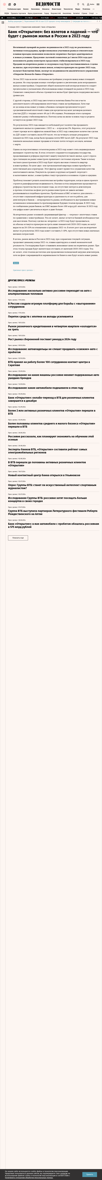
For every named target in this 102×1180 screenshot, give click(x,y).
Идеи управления (35, 13)
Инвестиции (56, 9)
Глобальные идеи (14, 9)
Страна (84, 13)
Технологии (68, 9)
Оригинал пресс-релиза (23, 270)
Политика (86, 9)
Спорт (91, 13)
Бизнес (26, 9)
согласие (64, 1173)
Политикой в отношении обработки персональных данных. (29, 1178)
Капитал (76, 13)
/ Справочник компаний (30, 27)
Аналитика (67, 13)
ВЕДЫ (6, 13)
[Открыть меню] (98, 4)
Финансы (45, 9)
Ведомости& (56, 13)
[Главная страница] (48, 4)
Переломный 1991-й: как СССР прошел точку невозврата (47, 21)
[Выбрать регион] (78, 4)
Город (46, 13)
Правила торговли (18, 13)
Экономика (35, 9)
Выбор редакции (15, 21)
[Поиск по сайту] (83, 4)
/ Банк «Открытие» (48, 27)
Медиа (77, 9)
